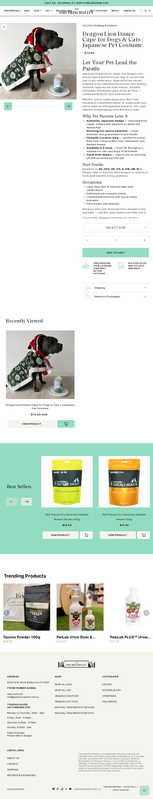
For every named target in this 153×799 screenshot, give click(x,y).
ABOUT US (13, 758)
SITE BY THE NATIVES (120, 790)
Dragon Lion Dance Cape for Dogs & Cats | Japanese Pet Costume (40, 407)
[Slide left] (8, 106)
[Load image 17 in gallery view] (60, 106)
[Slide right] (69, 106)
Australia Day (111, 690)
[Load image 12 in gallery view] (40, 106)
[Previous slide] (11, 502)
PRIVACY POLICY (131, 787)
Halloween (109, 702)
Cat (84, 26)
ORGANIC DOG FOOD (67, 696)
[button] (39, 11)
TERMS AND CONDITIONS (113, 787)
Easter (107, 685)
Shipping (104, 217)
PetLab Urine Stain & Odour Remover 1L (74, 637)
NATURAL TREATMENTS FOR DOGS (74, 708)
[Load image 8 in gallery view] (24, 106)
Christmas (109, 696)
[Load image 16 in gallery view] (56, 106)
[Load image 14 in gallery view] (48, 106)
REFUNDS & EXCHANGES (21, 775)
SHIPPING (13, 770)
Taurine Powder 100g (21, 637)
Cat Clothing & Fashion (102, 26)
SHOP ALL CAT (63, 690)
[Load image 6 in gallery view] (16, 106)
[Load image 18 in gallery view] (64, 106)
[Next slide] (26, 502)
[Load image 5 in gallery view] (12, 106)
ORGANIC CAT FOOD (66, 702)
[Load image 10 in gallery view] (32, 106)
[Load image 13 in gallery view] (44, 106)
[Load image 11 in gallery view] (36, 106)
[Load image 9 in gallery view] (28, 106)
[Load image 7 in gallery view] (20, 106)
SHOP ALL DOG (63, 685)
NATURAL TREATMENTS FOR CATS (74, 713)
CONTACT (12, 764)
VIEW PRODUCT (31, 424)
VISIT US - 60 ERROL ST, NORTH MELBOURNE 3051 (76, 3)
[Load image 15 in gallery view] (52, 106)
